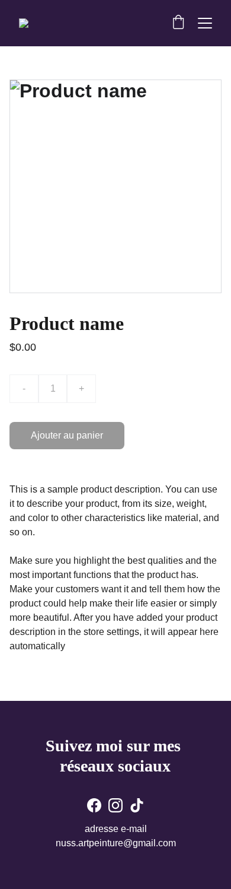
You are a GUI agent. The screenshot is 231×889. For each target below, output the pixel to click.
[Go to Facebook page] (94, 805)
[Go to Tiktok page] (137, 805)
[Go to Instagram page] (115, 805)
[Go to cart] (178, 23)
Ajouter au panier (67, 435)
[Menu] (205, 23)
